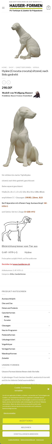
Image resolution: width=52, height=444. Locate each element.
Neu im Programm (9, 330)
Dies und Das (7, 303)
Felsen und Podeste (10, 308)
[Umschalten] (49, 312)
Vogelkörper (7, 344)
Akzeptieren (26, 421)
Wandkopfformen (9, 353)
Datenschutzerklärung (28, 440)
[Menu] (3, 8)
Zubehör (5, 358)
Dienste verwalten (9, 413)
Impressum (40, 440)
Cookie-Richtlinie (13, 440)
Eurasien (7, 320)
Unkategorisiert (8, 339)
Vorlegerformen (8, 349)
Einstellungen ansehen (26, 434)
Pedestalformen (8, 335)
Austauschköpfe (8, 298)
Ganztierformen (23, 67)
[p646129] (26, 7)
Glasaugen (6, 325)
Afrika (36, 67)
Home (4, 67)
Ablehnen (26, 427)
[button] (48, 389)
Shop (11, 67)
